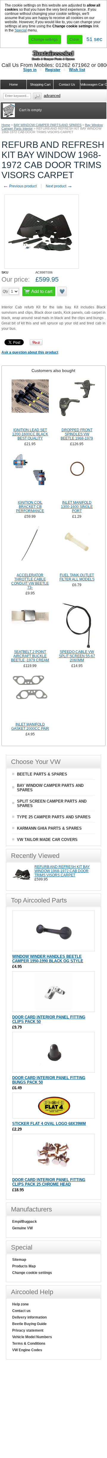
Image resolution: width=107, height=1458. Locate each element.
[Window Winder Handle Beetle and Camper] (53, 948)
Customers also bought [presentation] (53, 370)
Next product (59, 186)
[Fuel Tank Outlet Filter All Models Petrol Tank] (77, 548)
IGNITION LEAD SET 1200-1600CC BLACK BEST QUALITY (30, 434)
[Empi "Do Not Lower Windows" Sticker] (53, 1115)
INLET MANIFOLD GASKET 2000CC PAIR (30, 726)
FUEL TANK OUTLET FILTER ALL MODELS (77, 577)
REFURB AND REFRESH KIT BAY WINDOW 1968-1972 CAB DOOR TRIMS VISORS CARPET (62, 871)
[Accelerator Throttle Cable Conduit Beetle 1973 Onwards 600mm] (30, 548)
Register (52, 70)
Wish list (77, 70)
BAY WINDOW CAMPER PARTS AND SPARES (47, 125)
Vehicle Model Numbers (32, 1337)
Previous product (20, 186)
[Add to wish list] (62, 291)
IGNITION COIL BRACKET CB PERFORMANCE (30, 506)
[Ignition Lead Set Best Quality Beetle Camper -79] (30, 402)
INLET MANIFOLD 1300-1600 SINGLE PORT (77, 506)
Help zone (20, 1304)
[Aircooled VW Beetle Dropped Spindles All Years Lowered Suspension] (77, 402)
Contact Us (67, 84)
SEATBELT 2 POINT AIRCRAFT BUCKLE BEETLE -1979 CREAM (30, 656)
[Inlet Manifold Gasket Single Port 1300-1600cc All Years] (77, 475)
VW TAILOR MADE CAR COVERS (47, 839)
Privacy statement (27, 1330)
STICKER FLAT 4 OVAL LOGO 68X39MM (49, 1123)
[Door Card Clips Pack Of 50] (53, 1009)
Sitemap (19, 1260)
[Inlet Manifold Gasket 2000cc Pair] (30, 697)
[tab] (53, 370)
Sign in (30, 70)
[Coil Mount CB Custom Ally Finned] (30, 475)
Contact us (21, 1311)
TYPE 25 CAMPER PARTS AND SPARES (54, 817)
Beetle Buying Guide (29, 1324)
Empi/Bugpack (24, 1222)
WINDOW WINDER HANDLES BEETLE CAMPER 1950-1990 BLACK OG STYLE (47, 958)
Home (5, 125)
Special (21, 30)
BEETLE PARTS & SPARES (42, 774)
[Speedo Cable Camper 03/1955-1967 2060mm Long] (77, 624)
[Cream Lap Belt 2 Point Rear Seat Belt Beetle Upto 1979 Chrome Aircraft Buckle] (30, 624)
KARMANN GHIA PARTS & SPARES (49, 828)
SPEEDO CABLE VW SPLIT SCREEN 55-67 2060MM (77, 656)
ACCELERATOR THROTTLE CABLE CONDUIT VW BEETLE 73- (30, 581)
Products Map (24, 1266)
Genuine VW (22, 1228)
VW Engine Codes (27, 1350)
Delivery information (29, 1317)
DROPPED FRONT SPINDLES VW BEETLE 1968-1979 (77, 434)
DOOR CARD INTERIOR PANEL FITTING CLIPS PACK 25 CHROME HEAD (48, 1182)
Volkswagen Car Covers (93, 84)
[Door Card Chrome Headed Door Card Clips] (53, 1171)
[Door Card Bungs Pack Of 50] (53, 1069)
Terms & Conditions (28, 1343)
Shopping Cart (40, 84)
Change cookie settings (32, 1273)
